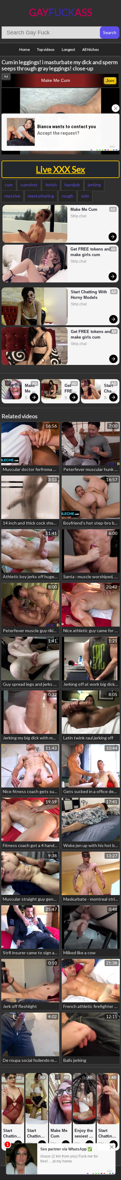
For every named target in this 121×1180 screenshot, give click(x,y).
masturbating (41, 195)
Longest (68, 49)
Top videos (46, 49)
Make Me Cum (55, 80)
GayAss (60, 12)
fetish (51, 184)
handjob (72, 184)
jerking (94, 184)
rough (67, 195)
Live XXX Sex (60, 169)
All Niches (90, 49)
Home (24, 49)
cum (9, 184)
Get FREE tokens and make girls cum (91, 252)
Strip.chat (78, 216)
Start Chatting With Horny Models (89, 295)
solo (85, 195)
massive (12, 195)
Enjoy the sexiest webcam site (84, 1133)
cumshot (29, 184)
